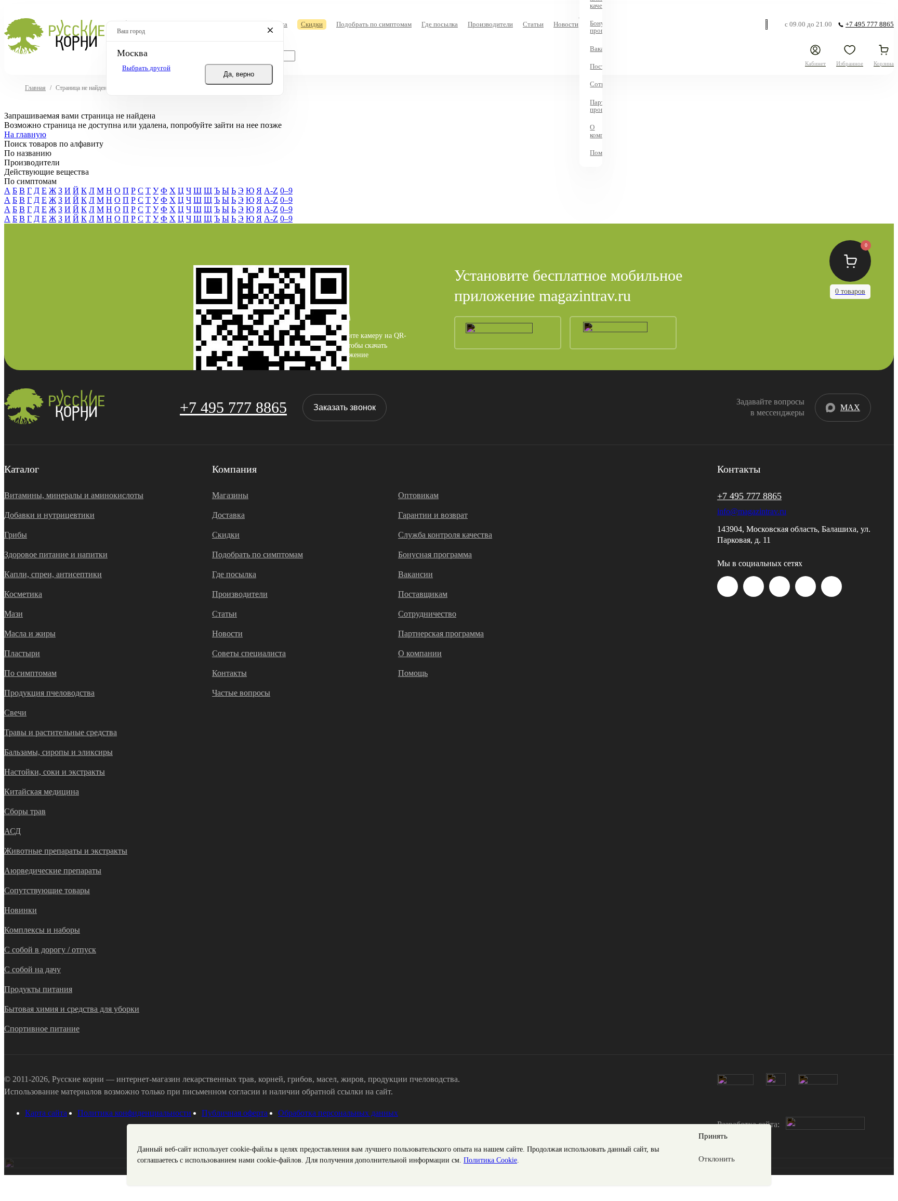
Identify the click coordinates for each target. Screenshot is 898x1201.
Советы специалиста (249, 653)
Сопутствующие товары (47, 890)
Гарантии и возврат (433, 515)
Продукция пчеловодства (49, 692)
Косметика (23, 594)
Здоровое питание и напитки (56, 554)
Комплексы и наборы (42, 929)
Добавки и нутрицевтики (49, 515)
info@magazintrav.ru (751, 511)
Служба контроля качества (445, 534)
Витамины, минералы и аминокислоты (73, 495)
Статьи (224, 613)
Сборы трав (25, 811)
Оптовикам (418, 495)
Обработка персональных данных (338, 1112)
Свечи (15, 712)
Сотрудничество (427, 613)
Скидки (226, 534)
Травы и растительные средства (60, 732)
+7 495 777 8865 (233, 407)
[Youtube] (779, 586)
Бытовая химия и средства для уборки (71, 1008)
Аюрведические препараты (52, 870)
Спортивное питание (42, 1028)
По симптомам (30, 673)
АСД (12, 831)
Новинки (20, 910)
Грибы (15, 534)
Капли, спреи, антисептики (53, 574)
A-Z (271, 190)
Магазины (230, 495)
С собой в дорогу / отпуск (50, 949)
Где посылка (234, 574)
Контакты (229, 673)
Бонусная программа (435, 554)
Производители (240, 594)
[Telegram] (768, 24)
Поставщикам (422, 594)
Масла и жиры (30, 633)
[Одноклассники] (805, 586)
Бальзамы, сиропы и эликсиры (58, 752)
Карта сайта (46, 1112)
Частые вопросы (241, 692)
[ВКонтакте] (753, 586)
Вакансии (415, 574)
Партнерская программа (441, 633)
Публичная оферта (235, 1112)
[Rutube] (831, 586)
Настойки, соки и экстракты (54, 771)
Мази (13, 613)
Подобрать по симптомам (257, 554)
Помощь (413, 673)
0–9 (286, 190)
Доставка (228, 515)
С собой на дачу (32, 969)
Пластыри (22, 653)
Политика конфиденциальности (134, 1112)
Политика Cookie (490, 1160)
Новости (227, 633)
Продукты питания (38, 989)
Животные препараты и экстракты (65, 850)
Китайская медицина (41, 791)
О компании (420, 653)
